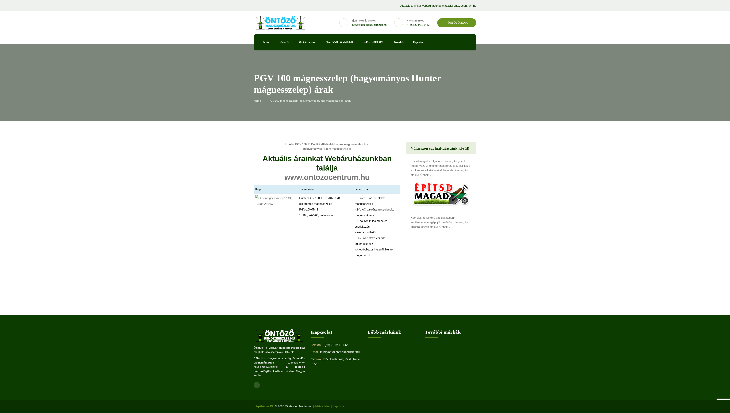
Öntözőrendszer (307, 42)
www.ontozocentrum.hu (327, 177)
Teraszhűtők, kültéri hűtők (339, 42)
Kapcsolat (418, 42)
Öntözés (284, 42)
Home (257, 100)
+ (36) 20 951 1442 (418, 24)
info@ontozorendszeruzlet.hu (369, 24)
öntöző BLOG (457, 22)
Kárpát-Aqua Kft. (264, 406)
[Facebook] (255, 6)
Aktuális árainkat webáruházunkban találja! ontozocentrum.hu (438, 5)
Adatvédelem (322, 406)
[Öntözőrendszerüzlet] (280, 22)
